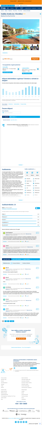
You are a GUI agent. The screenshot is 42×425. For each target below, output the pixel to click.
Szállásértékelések (28, 8)
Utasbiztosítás (3, 389)
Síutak (2, 385)
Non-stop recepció (37, 197)
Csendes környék (29, 190)
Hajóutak (2, 384)
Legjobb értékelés (26, 259)
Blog (2, 399)
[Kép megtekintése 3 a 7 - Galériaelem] (25, 47)
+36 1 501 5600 (21, 404)
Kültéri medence (37, 178)
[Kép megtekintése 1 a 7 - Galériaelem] (7, 47)
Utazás (6, 10)
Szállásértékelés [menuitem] (16, 104)
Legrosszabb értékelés (16, 259)
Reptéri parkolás (4, 391)
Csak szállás (5, 67)
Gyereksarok (29, 185)
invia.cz (10, 418)
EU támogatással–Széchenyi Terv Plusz (8, 396)
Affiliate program (4, 392)
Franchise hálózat (25, 396)
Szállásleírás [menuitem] (10, 104)
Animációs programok (29, 192)
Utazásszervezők (25, 394)
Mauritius (10, 10)
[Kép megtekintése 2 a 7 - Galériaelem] (16, 47)
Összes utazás (4, 377)
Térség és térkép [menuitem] (23, 104)
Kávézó (28, 197)
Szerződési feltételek (25, 381)
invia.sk (13, 418)
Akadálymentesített (37, 192)
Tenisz (36, 185)
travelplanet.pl (18, 418)
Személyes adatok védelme (27, 382)
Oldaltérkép (24, 399)
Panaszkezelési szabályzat (26, 387)
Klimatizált (28, 178)
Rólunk (23, 392)
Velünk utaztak (3, 397)
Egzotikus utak (3, 379)
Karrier (23, 397)
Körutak (2, 381)
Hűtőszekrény (37, 183)
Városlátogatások (4, 382)
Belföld (2, 387)
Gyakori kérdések (25, 377)
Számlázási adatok (25, 384)
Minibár (28, 183)
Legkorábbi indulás (6, 259)
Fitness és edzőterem (37, 190)
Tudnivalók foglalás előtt (26, 379)
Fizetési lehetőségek (25, 385)
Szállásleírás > (5, 52)
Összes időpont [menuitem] (4, 104)
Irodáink (23, 391)
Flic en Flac (15, 10)
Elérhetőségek (24, 389)
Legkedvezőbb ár (25, 68)
